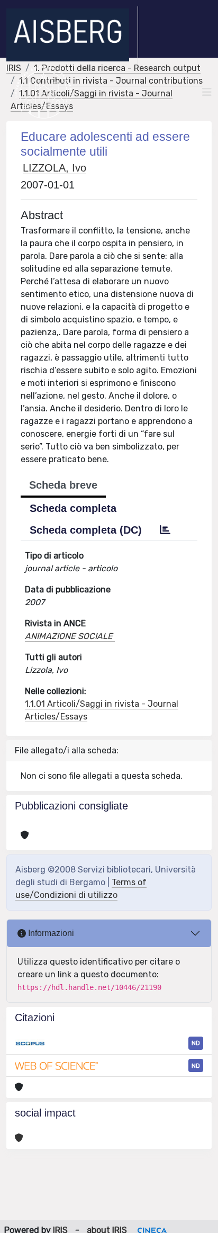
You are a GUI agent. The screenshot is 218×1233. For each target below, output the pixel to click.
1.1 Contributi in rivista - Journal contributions (111, 81)
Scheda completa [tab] (73, 508)
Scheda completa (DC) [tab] (86, 530)
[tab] (165, 530)
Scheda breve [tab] (63, 485)
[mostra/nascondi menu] (207, 92)
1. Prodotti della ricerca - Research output (117, 68)
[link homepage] (72, 35)
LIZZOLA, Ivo (54, 168)
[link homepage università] (43, 92)
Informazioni (50, 933)
